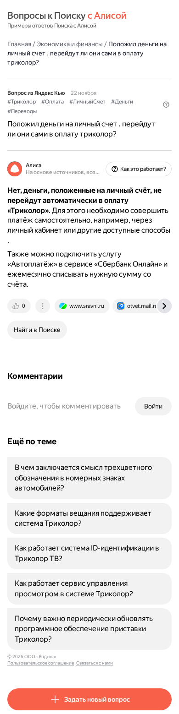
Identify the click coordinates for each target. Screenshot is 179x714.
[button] (166, 104)
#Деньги (122, 101)
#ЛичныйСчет (87, 101)
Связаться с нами (94, 662)
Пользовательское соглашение (40, 662)
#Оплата (52, 101)
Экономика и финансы (70, 44)
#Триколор (21, 101)
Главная (19, 44)
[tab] (19, 306)
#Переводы (22, 111)
